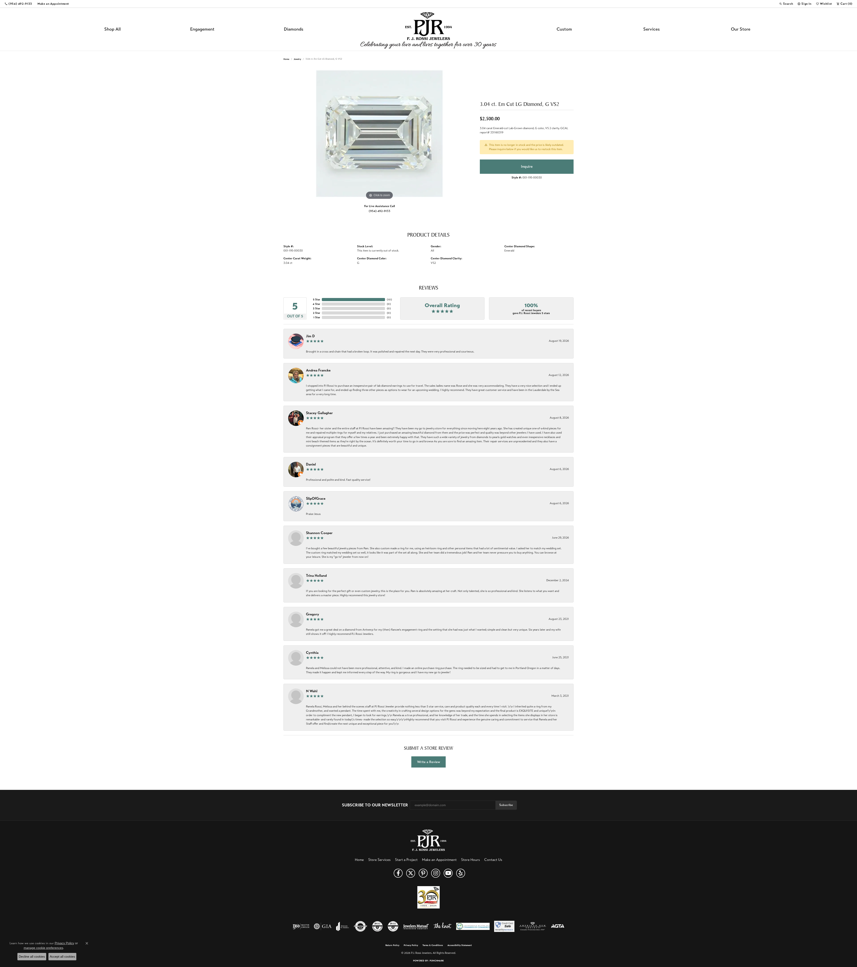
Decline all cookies (32, 956)
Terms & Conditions (432, 945)
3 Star (316, 308)
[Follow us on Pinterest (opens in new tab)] (423, 873)
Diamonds (293, 29)
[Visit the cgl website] (393, 926)
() (389, 299)
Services (651, 29)
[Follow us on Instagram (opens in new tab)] (435, 873)
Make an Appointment (439, 860)
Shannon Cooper (319, 533)
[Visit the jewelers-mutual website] (416, 926)
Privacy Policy (411, 945)
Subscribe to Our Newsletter (375, 805)
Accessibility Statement (459, 945)
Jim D (310, 336)
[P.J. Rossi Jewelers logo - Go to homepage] (428, 29)
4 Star (316, 304)
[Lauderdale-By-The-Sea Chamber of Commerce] (473, 926)
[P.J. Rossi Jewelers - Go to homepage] (428, 840)
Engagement (202, 29)
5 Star (316, 299)
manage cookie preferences (43, 948)
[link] (18, 4)
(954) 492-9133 (379, 211)
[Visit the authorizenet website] (360, 926)
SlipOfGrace (315, 498)
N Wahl (311, 691)
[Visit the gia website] (323, 926)
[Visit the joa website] (342, 926)
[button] (786, 4)
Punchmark (437, 960)
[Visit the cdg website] (377, 926)
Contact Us (493, 860)
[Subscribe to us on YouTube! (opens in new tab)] (448, 873)
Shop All (112, 29)
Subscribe (506, 805)
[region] (379, 134)
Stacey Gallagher (319, 413)
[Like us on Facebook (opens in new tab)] (398, 873)
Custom (564, 29)
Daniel (311, 464)
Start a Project (406, 860)
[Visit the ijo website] (301, 926)
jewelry (297, 59)
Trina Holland (316, 575)
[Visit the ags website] (532, 926)
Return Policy (392, 945)
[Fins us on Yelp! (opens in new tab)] (460, 873)
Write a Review (428, 762)
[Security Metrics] (504, 926)
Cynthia (312, 652)
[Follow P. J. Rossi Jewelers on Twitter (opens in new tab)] (410, 873)
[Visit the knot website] (442, 926)
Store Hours (470, 860)
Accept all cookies (62, 956)
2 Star (316, 313)
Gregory (312, 614)
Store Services (379, 860)
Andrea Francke (318, 370)
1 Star (316, 317)
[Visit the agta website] (557, 926)
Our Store (740, 29)
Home (286, 59)
